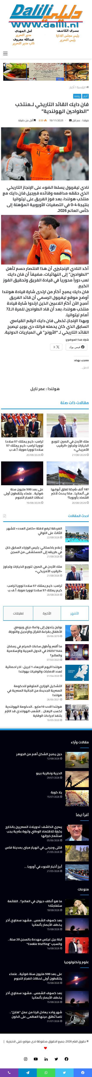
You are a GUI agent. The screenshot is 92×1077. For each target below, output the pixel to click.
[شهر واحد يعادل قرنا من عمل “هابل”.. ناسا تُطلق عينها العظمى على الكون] (77, 1018)
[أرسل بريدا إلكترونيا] (70, 120)
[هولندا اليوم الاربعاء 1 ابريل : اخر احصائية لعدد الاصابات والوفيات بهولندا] (77, 673)
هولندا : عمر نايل (80, 120)
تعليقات (18, 613)
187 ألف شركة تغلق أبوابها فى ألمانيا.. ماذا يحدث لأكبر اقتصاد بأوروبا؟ (70, 493)
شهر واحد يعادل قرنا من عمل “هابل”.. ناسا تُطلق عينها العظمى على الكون (36, 1014)
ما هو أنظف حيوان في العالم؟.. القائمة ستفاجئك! (34, 903)
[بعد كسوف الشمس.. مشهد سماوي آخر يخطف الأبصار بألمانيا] (77, 926)
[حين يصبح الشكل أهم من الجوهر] (77, 760)
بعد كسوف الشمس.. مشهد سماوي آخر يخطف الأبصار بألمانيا (34, 922)
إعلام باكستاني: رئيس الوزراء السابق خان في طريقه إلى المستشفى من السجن (33, 550)
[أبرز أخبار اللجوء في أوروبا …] (77, 872)
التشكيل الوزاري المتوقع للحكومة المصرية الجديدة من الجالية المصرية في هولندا (34, 690)
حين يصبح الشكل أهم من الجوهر (39, 754)
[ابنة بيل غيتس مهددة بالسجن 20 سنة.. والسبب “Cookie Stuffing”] (77, 945)
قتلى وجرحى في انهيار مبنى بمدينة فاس (33, 847)
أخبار (72, 87)
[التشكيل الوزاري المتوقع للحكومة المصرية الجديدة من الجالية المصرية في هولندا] (77, 692)
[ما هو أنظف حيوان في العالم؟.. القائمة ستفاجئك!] (77, 907)
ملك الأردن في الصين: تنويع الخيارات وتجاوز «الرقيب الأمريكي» (70, 445)
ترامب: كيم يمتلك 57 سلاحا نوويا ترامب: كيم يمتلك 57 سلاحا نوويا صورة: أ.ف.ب (24, 445)
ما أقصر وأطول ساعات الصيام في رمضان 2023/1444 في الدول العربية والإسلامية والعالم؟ (34, 650)
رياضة (77, 96)
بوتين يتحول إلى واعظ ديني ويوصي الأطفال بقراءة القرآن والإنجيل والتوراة (35, 629)
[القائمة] (5, 53)
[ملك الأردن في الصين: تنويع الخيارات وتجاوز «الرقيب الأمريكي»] (68, 425)
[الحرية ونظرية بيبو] (77, 779)
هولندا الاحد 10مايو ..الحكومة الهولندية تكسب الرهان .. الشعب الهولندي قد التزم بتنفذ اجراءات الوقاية (33, 711)
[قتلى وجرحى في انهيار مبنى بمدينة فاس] (77, 853)
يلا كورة (56, 792)
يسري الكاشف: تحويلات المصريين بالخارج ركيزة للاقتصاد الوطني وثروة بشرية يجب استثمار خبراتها (33, 831)
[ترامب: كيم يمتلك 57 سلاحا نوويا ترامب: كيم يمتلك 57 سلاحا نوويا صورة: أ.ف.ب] (22, 425)
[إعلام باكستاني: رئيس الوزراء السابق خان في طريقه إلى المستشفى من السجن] (77, 553)
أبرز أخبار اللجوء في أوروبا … (43, 866)
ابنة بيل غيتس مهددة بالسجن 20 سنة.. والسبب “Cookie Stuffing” (35, 942)
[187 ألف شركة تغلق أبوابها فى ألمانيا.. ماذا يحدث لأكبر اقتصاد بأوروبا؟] (68, 473)
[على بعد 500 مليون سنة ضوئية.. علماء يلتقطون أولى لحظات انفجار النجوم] (22, 473)
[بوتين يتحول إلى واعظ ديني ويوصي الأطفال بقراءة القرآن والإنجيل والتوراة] (77, 633)
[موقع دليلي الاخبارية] (46, 24)
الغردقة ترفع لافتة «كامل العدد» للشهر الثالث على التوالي (34, 531)
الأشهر (74, 613)
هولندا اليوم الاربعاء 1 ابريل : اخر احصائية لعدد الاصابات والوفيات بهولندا (33, 669)
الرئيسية (81, 87)
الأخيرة (47, 613)
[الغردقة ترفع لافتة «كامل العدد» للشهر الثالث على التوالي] (77, 534)
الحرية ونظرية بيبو (49, 773)
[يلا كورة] (77, 798)
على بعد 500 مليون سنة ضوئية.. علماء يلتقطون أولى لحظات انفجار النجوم (23, 493)
